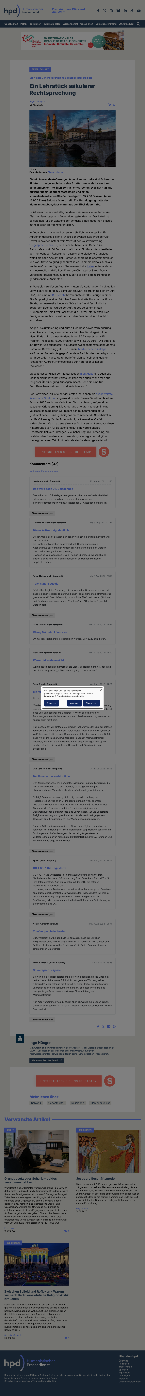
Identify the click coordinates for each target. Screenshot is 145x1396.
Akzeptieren (91, 703)
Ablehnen (74, 703)
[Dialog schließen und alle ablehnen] (101, 689)
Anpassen (51, 703)
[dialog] (72, 698)
